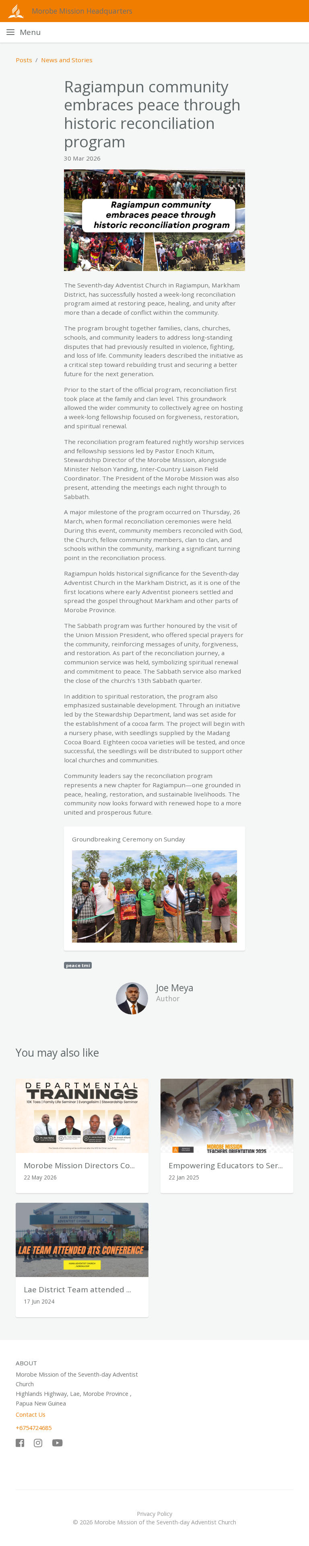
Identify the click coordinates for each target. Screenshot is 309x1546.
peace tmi (78, 965)
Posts (24, 60)
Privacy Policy (154, 1513)
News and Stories (67, 60)
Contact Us (30, 1414)
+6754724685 (34, 1428)
